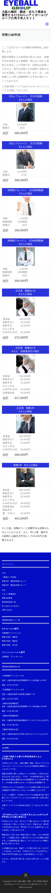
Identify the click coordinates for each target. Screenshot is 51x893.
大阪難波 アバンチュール (12, 656)
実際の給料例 (7, 598)
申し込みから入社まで (10, 606)
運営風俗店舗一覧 (9, 602)
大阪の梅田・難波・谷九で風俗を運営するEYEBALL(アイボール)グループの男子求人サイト (25, 15)
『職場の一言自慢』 (9, 577)
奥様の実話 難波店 (9, 641)
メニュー (47, 24)
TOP (3, 573)
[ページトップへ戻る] (25, 875)
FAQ (3, 590)
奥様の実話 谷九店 (9, 645)
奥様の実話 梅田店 (9, 637)
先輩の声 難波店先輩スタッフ (14, 585)
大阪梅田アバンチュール (11, 633)
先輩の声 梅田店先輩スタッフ (14, 581)
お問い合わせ (7, 610)
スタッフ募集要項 (9, 594)
